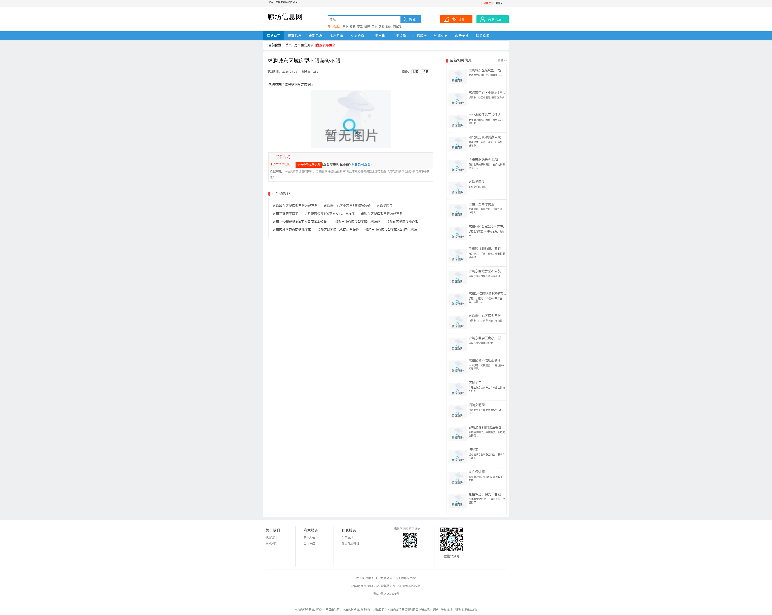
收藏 (415, 71)
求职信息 (315, 36)
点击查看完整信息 (309, 164)
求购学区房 (385, 205)
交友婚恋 (357, 36)
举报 (425, 71)
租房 (367, 26)
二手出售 (378, 36)
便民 (389, 26)
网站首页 (274, 36)
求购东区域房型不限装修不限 (382, 214)
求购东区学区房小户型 (402, 222)
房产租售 (336, 36)
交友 (381, 26)
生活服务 (420, 36)
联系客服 (483, 36)
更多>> (502, 60)
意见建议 (271, 543)
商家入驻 (309, 537)
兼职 (345, 26)
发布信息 (347, 537)
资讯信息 (441, 36)
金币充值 (309, 543)
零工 (360, 26)
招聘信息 (295, 36)
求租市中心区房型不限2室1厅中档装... (392, 230)
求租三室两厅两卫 (285, 214)
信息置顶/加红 (350, 543)
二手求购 (399, 36)
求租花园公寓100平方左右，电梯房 (329, 214)
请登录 (499, 3)
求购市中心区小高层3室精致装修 (347, 205)
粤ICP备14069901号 (386, 593)
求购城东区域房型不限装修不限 (295, 205)
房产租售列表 (304, 45)
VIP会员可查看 (360, 164)
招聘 (352, 26)
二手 (374, 26)
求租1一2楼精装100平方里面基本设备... (301, 222)
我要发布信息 (325, 45)
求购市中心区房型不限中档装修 (357, 222)
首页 (288, 45)
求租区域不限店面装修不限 (292, 230)
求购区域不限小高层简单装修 (338, 230)
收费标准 (462, 36)
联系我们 (271, 537)
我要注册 (488, 3)
